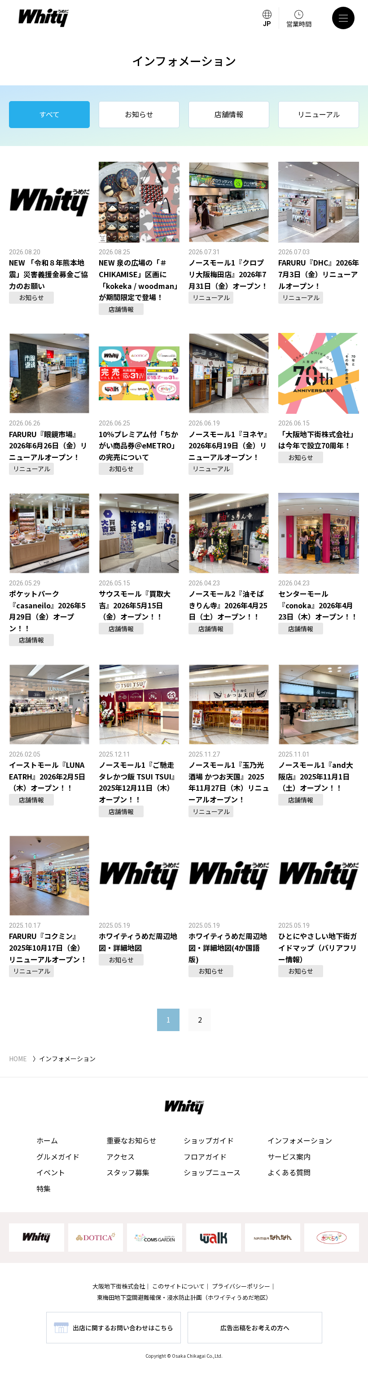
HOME (18, 1058)
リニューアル (319, 114)
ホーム (47, 1140)
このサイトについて (178, 1286)
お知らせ (139, 114)
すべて (49, 114)
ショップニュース (212, 1172)
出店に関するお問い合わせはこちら (123, 1327)
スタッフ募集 (127, 1172)
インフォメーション (299, 1140)
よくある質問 (289, 1172)
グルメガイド (57, 1156)
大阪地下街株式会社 (118, 1286)
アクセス (120, 1156)
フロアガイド (205, 1156)
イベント (50, 1172)
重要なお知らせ (131, 1140)
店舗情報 (229, 114)
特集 (43, 1188)
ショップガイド (209, 1140)
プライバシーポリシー (241, 1286)
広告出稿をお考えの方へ (254, 1327)
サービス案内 (289, 1156)
